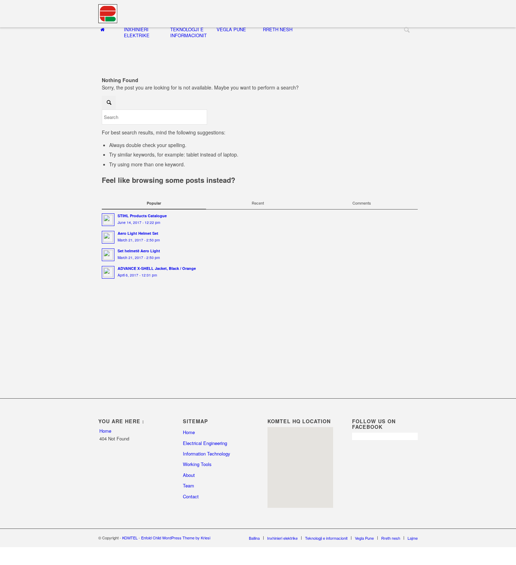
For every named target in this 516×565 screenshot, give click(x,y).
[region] (300, 467)
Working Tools (197, 464)
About (189, 475)
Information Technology (206, 453)
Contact (191, 496)
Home (105, 430)
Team (188, 485)
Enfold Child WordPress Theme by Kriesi (175, 537)
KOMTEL (130, 537)
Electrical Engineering (205, 443)
